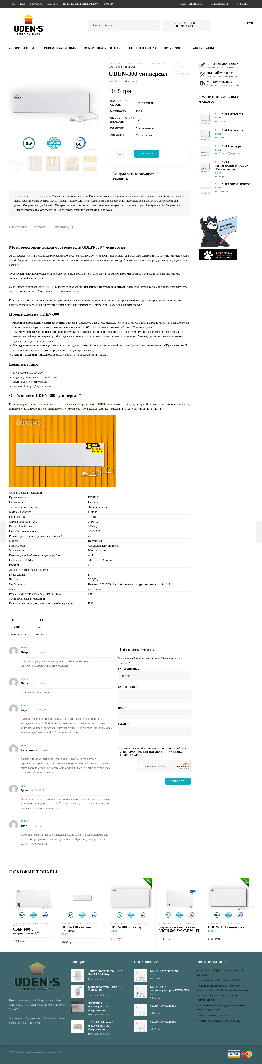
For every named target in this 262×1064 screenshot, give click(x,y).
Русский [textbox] (242, 4)
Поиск (154, 25)
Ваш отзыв (127, 687)
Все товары (36, 4)
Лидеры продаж (67, 200)
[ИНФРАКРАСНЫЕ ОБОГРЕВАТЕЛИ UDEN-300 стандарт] (3, 532)
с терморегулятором (101, 273)
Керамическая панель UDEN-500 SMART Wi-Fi (179, 929)
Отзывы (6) (63, 227)
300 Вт (40, 634)
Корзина (108, 4)
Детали (40, 227)
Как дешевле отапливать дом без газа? (219, 1020)
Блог (22, 4)
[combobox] (243, 4)
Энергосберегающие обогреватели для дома (85, 209)
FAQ (13, 4)
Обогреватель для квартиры (72, 205)
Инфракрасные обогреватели (70, 195)
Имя (122, 707)
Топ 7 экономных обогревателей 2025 (219, 980)
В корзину (146, 153)
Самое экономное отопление (213, 1015)
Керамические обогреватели (39, 200)
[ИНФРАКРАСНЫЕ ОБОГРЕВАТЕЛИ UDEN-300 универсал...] (259, 532)
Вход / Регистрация (191, 4)
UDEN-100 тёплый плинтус (76, 929)
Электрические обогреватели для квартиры (117, 205)
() (131, 81)
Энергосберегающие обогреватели (35, 209)
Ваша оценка (128, 668)
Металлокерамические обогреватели (100, 200)
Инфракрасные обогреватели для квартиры (115, 195)
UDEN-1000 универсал (226, 927)
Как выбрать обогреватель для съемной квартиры (220, 972)
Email (123, 724)
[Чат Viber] (230, 24)
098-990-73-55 (183, 26)
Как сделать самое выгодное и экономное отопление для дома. (221, 1007)
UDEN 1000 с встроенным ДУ (26, 931)
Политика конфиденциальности (81, 4)
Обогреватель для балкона (38, 205)
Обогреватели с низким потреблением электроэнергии (219, 997)
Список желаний (220, 4)
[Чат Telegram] (220, 24)
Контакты (52, 4)
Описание (18, 227)
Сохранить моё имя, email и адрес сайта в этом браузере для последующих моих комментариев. (152, 751)
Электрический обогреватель (163, 205)
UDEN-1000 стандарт (127, 927)
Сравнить (120, 179)
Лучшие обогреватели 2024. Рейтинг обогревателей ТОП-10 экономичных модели (223, 987)
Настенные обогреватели (139, 200)
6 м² (38, 627)
